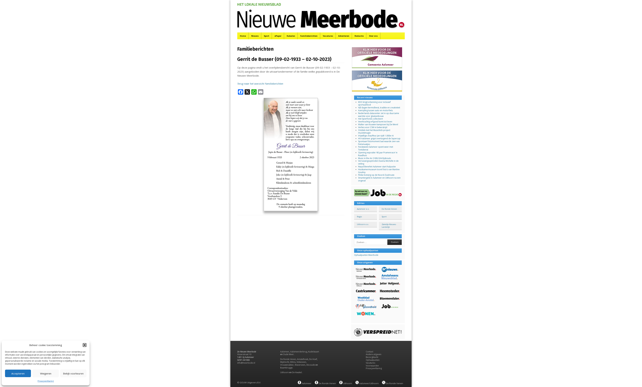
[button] (84, 345)
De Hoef (313, 359)
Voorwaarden (372, 365)
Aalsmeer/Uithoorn (369, 383)
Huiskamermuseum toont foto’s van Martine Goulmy (379, 171)
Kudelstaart (313, 351)
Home (243, 36)
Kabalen (291, 36)
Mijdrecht (284, 362)
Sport (266, 36)
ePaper (278, 36)
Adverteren (343, 36)
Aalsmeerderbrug (298, 351)
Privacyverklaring (46, 381)
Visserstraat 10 (244, 354)
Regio (359, 216)
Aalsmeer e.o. (363, 209)
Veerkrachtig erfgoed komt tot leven (375, 121)
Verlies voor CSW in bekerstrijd (372, 127)
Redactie (359, 36)
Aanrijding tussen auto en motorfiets (375, 110)
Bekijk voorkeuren (73, 373)
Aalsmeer (284, 351)
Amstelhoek (302, 359)
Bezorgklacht (372, 357)
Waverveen (300, 364)
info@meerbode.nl (246, 362)
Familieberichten (308, 36)
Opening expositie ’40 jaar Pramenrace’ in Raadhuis (377, 154)
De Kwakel (297, 372)
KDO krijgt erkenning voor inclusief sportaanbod (374, 103)
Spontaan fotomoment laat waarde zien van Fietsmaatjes (379, 143)
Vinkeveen (301, 362)
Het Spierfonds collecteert (370, 118)
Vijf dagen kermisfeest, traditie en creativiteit (379, 107)
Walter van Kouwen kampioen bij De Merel (378, 124)
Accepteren (18, 373)
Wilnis (293, 362)
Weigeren (45, 373)
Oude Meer (288, 354)
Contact (369, 351)
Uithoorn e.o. (363, 224)
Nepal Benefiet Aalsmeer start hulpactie (377, 166)
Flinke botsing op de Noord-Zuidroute (376, 175)
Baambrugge (286, 367)
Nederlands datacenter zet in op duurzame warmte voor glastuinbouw (378, 115)
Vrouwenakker (287, 364)
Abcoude (310, 364)
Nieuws (255, 36)
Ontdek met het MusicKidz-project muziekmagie (374, 131)
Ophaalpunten (373, 360)
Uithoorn (284, 372)
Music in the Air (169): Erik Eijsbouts (374, 158)
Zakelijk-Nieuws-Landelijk (389, 225)
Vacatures (328, 36)
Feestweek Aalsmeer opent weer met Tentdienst (375, 148)
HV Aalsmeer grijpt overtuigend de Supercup (379, 138)
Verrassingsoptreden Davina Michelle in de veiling (378, 162)
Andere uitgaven (373, 354)
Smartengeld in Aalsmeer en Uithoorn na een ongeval (379, 179)
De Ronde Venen (389, 209)
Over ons (373, 36)
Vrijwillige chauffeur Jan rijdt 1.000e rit (376, 135)
